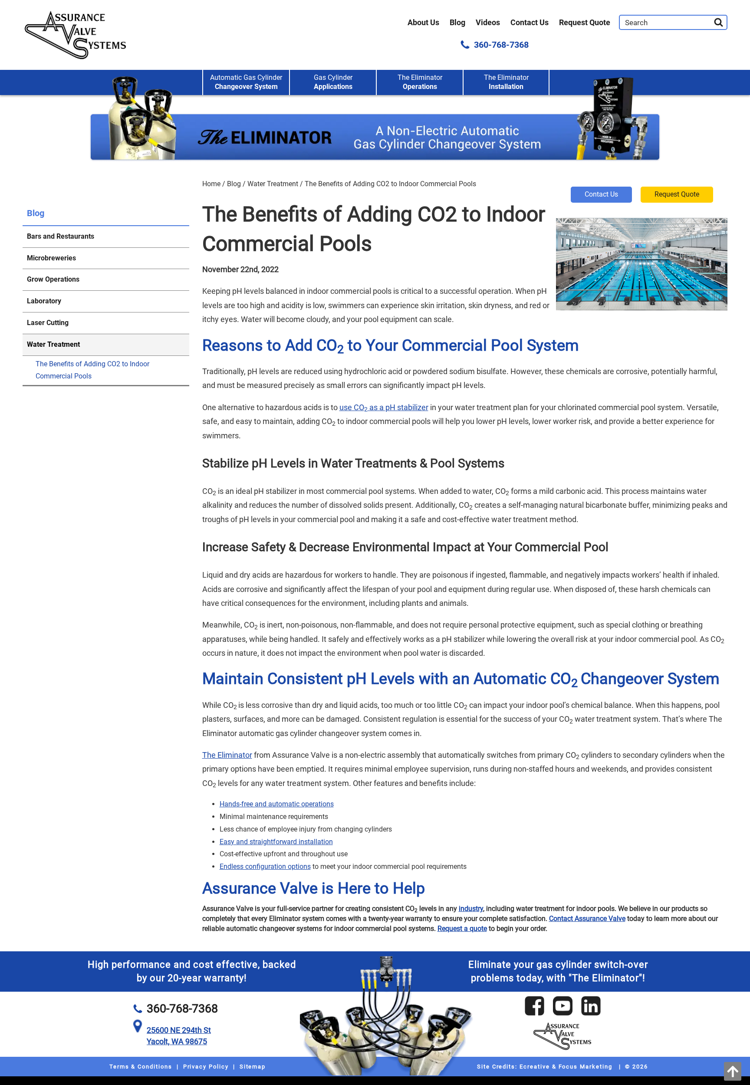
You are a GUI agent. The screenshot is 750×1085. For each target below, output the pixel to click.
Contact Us (529, 22)
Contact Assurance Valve (587, 918)
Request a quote (462, 928)
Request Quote (584, 22)
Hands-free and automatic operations (277, 804)
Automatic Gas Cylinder (246, 82)
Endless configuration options (265, 866)
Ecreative (535, 1066)
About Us (423, 22)
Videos (488, 22)
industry (471, 908)
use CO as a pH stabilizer (383, 407)
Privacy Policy (206, 1066)
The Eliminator (420, 82)
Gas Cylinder (333, 82)
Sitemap (253, 1066)
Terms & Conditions (140, 1066)
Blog (457, 22)
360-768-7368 (501, 44)
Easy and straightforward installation (276, 842)
